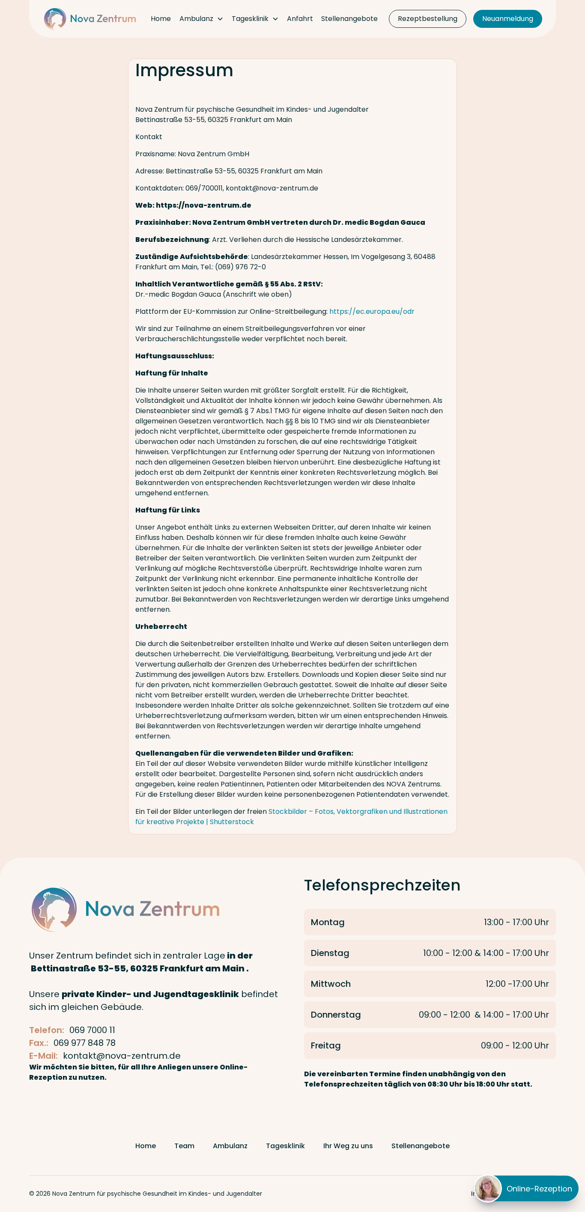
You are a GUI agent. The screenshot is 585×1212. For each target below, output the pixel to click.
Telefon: (46, 1030)
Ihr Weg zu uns (348, 1146)
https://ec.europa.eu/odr (372, 311)
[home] (90, 19)
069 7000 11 (92, 1030)
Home (161, 19)
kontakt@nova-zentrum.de (122, 1056)
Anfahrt (300, 19)
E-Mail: (43, 1056)
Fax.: (38, 1043)
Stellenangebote (349, 19)
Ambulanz (230, 1146)
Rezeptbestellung (427, 19)
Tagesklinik (285, 1146)
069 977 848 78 (85, 1043)
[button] (201, 18)
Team (184, 1146)
